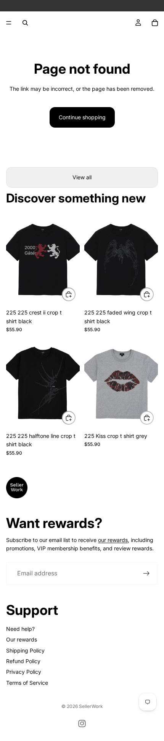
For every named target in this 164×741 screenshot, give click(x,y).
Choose (75, 294)
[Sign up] (146, 573)
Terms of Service (27, 682)
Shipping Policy (25, 650)
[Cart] (154, 22)
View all (82, 177)
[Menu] (9, 23)
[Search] (25, 22)
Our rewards (21, 639)
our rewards (113, 540)
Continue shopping (82, 117)
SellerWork (91, 706)
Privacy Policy (23, 671)
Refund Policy (23, 661)
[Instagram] (82, 723)
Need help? (20, 629)
